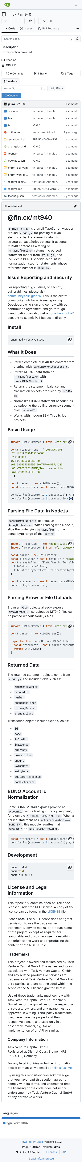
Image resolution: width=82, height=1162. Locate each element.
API (64, 1152)
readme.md (15, 188)
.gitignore (14, 132)
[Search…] (77, 39)
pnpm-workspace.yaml (18, 174)
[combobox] (24, 88)
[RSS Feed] (6, 21)
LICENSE (53, 911)
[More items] (77, 29)
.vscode (13, 111)
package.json (16, 160)
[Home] (7, 4)
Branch (43, 73)
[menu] (20, 1152)
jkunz (11, 104)
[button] (16, 21)
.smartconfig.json (18, 139)
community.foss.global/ (24, 296)
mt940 (25, 14)
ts (9, 125)
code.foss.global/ (61, 313)
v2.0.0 (21, 104)
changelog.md (17, 146)
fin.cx (11, 14)
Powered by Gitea (32, 1141)
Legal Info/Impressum (42, 1158)
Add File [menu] (55, 88)
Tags (69, 73)
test (10, 118)
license (12, 153)
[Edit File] (75, 206)
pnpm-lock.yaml (18, 167)
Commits (16, 73)
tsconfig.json (16, 195)
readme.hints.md (18, 181)
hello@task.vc (62, 1068)
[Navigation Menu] (76, 5)
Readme (11, 59)
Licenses (51, 1152)
